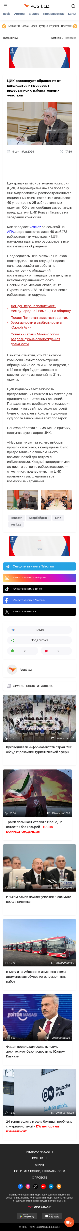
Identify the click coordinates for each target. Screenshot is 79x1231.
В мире (34, 14)
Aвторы (19, 14)
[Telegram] (51, 1187)
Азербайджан (38, 518)
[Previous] (4, 26)
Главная (56, 37)
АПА (10, 232)
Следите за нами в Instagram (29, 577)
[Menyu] (5, 5)
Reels (7, 14)
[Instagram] (28, 1187)
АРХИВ (39, 1164)
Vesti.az (35, 227)
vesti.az (16, 524)
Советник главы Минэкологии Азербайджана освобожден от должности (35, 339)
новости (16, 518)
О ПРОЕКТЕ (39, 1177)
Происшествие (53, 14)
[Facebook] (20, 1187)
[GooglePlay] (27, 1216)
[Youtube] (43, 1187)
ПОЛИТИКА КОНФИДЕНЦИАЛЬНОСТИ (39, 1171)
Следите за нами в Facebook (29, 600)
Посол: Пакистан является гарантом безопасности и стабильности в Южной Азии (39, 322)
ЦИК (58, 518)
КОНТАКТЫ (39, 1158)
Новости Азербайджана (22, 25)
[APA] (39, 1207)
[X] (35, 1187)
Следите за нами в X (24, 611)
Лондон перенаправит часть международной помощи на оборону (41, 308)
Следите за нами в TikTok (27, 588)
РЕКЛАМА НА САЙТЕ (39, 1151)
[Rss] (59, 1187)
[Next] (75, 26)
